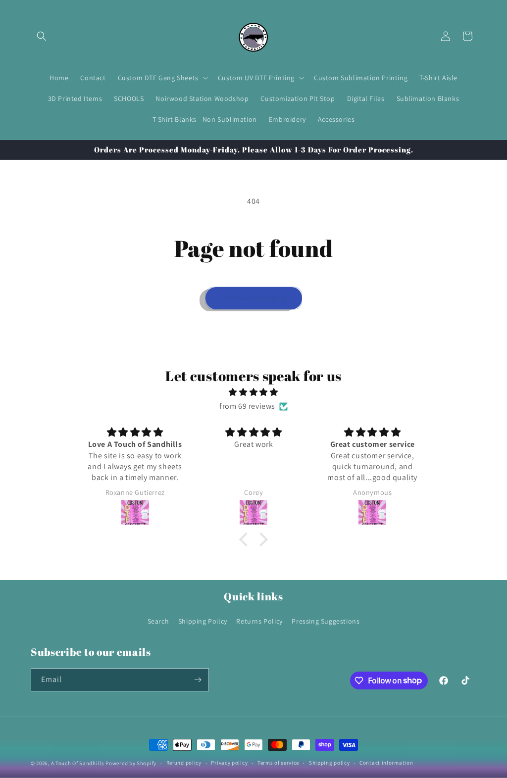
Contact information (386, 762)
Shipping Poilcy (202, 621)
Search (158, 621)
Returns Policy (259, 621)
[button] (41, 36)
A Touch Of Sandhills (77, 763)
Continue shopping (253, 297)
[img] (253, 392)
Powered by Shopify (130, 763)
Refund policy (184, 762)
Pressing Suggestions (325, 621)
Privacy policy (229, 762)
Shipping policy (329, 762)
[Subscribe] (197, 679)
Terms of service (278, 762)
